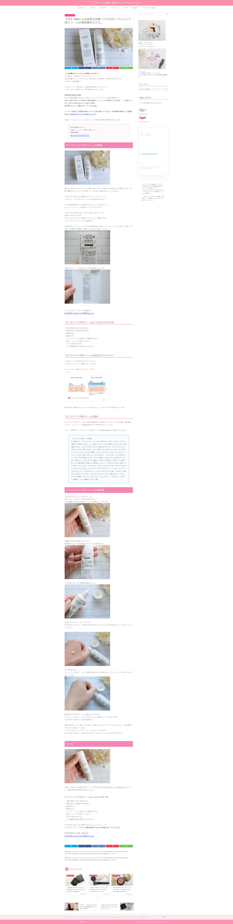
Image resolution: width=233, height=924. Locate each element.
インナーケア (115, 8)
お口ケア (135, 8)
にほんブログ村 (143, 114)
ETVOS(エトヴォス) (70, 15)
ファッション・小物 (148, 8)
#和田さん (148, 193)
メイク (126, 8)
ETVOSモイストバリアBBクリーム (81, 114)
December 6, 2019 (148, 200)
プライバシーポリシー (71, 922)
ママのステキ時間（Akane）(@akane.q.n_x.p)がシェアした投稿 (160, 176)
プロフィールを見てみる (147, 46)
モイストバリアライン (79, 135)
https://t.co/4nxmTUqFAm (150, 190)
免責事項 (82, 922)
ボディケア (103, 8)
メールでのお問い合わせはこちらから (150, 103)
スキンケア (81, 8)
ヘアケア (92, 8)
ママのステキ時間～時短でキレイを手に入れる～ (116, 3)
